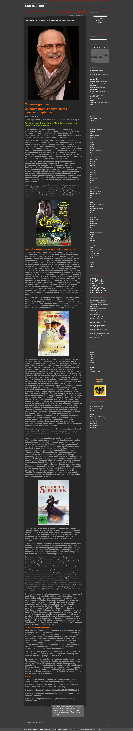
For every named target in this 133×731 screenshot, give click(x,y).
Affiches (92, 120)
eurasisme (76, 710)
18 (97, 56)
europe (93, 282)
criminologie (93, 148)
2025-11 (92, 369)
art (91, 133)
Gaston (92, 308)
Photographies (94, 219)
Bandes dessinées (95, 135)
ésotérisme (93, 167)
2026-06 (92, 354)
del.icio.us (66, 712)
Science (92, 238)
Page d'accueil (60, 12)
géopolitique (96, 292)
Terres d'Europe (94, 251)
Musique (92, 210)
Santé (91, 236)
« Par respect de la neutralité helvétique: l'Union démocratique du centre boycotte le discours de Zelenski (56, 11)
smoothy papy (93, 421)
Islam (91, 185)
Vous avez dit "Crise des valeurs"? (98, 81)
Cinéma (92, 144)
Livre (91, 200)
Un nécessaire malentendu (97, 416)
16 (92, 56)
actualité (102, 282)
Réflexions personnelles (96, 230)
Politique (92, 225)
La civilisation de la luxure (102, 333)
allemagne (95, 289)
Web (91, 266)
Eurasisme (93, 172)
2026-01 (92, 365)
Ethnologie (93, 170)
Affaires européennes (95, 118)
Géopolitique (93, 178)
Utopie (92, 262)
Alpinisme (92, 122)
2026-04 (92, 358)
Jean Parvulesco (94, 187)
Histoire (92, 180)
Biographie (93, 140)
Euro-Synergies (35, 6)
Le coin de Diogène (95, 193)
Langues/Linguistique (95, 191)
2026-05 (92, 356)
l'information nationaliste (96, 408)
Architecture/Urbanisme (96, 129)
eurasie (71, 710)
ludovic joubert (94, 300)
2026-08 (92, 350)
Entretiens (92, 165)
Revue (92, 234)
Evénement (93, 174)
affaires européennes (96, 286)
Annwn (92, 304)
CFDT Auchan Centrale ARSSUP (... (99, 419)
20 (102, 56)
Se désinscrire (100, 20)
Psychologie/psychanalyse (97, 227)
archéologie (93, 127)
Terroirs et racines (94, 253)
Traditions (92, 257)
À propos (100, 30)
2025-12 (92, 367)
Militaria (92, 206)
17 (94, 56)
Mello (91, 325)
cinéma (78, 708)
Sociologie (93, 245)
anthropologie (93, 125)
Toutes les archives (95, 371)
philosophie (100, 290)
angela (92, 312)
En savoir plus (96, 729)
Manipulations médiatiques (97, 204)
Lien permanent (57, 708)
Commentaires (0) (67, 708)
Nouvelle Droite (94, 215)
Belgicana (92, 137)
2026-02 (92, 362)
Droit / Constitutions (95, 157)
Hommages (93, 182)
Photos (92, 221)
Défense (92, 152)
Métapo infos (93, 423)
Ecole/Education (94, 159)
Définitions (93, 155)
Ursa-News (93, 427)
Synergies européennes (96, 249)
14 (104, 54)
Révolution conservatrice (96, 232)
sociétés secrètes (94, 242)
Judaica (92, 189)
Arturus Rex (93, 316)
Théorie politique (94, 255)
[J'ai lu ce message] (131, 729)
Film (91, 176)
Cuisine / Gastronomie (95, 150)
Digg (76, 712)
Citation (92, 146)
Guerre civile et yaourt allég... (97, 406)
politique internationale (96, 279)
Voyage (92, 264)
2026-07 (92, 352)
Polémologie (93, 223)
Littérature (92, 197)
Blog (91, 142)
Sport (91, 247)
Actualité (92, 116)
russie (93, 283)
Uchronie (92, 260)
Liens (91, 195)
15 (107, 54)
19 (99, 56)
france (100, 283)
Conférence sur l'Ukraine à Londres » (76, 12)
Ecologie (92, 161)
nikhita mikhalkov (59, 710)
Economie (92, 163)
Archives (92, 131)
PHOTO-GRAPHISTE (95, 425)
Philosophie (93, 217)
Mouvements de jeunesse (96, 208)
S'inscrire (100, 18)
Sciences (92, 240)
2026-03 (92, 360)
